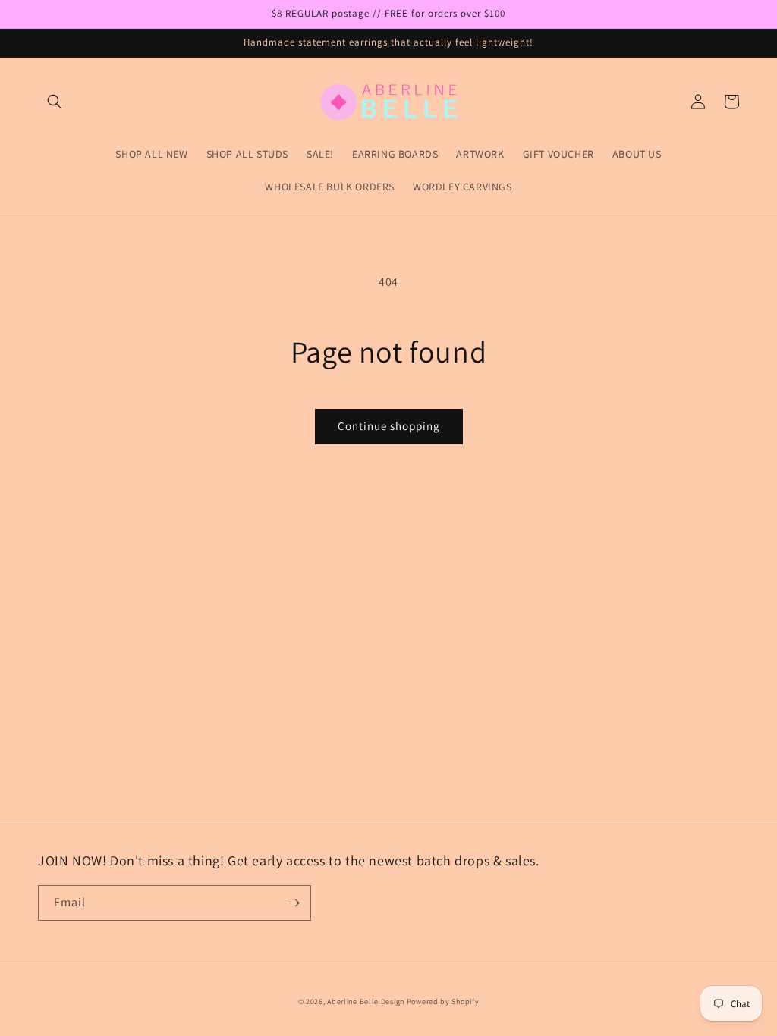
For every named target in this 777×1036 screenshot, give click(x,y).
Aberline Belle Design (365, 1001)
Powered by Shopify (443, 1001)
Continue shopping (389, 426)
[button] (54, 101)
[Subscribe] (293, 903)
